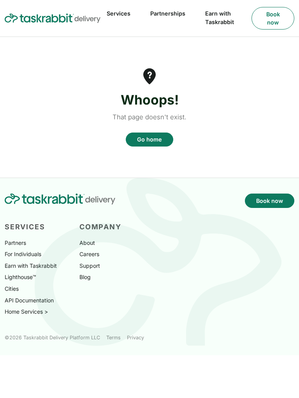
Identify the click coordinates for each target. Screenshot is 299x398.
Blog (85, 277)
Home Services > (26, 311)
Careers (89, 254)
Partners (15, 242)
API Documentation (29, 300)
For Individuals (23, 254)
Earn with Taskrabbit (219, 17)
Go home (149, 139)
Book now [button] (273, 18)
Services (118, 13)
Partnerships (167, 13)
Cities (12, 288)
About (87, 242)
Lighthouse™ (20, 277)
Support (89, 265)
